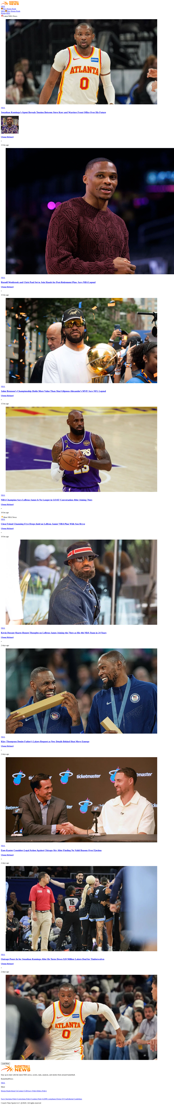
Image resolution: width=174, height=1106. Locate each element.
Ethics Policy (42, 1091)
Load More (5, 1063)
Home (3, 13)
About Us (14, 1091)
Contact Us (22, 1091)
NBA (3, 6)
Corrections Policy (24, 1099)
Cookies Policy (36, 1099)
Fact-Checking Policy (9, 1099)
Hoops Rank (5, 1091)
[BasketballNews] (10, 4)
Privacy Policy (31, 1091)
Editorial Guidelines (74, 1099)
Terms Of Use (62, 1099)
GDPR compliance (49, 1099)
